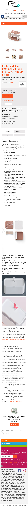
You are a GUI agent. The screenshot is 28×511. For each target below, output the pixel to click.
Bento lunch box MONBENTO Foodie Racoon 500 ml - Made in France (14, 417)
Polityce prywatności (14, 462)
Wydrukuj (20, 430)
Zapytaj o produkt (19, 135)
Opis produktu (6, 131)
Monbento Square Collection (16, 401)
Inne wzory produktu (17, 132)
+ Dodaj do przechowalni (8, 100)
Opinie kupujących (7, 135)
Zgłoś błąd (6, 433)
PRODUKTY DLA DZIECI (14, 419)
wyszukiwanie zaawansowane (25, 16)
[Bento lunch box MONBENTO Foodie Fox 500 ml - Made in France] (14, 43)
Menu (2, 16)
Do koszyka (7, 96)
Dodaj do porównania (8, 430)
